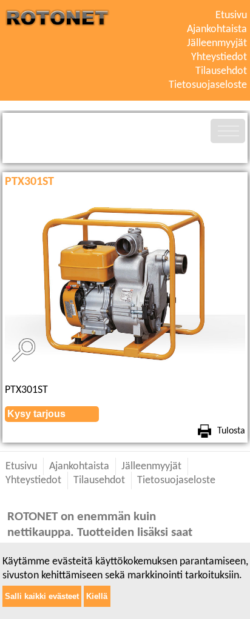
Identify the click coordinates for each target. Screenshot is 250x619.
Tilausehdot (221, 71)
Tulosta (231, 431)
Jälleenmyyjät (217, 43)
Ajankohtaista (217, 29)
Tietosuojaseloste (208, 85)
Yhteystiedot (219, 57)
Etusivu (231, 15)
